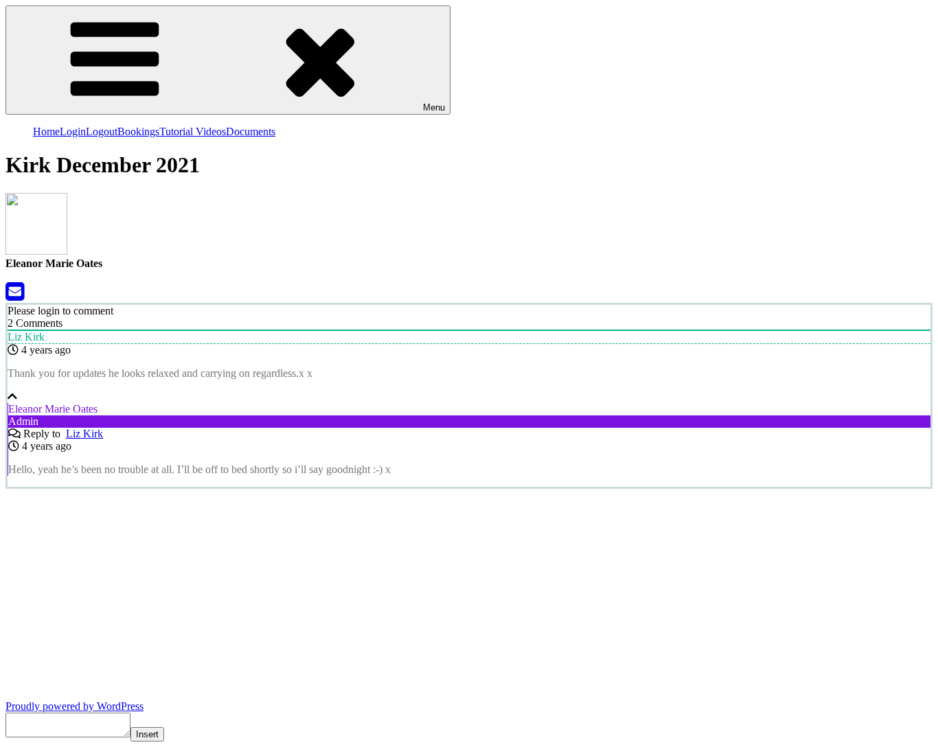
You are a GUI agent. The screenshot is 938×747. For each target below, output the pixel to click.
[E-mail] (14, 295)
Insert (147, 734)
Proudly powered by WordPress (74, 706)
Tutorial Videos (192, 131)
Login (73, 131)
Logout (101, 131)
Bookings (138, 131)
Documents (250, 131)
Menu (434, 107)
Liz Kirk (84, 433)
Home (46, 131)
